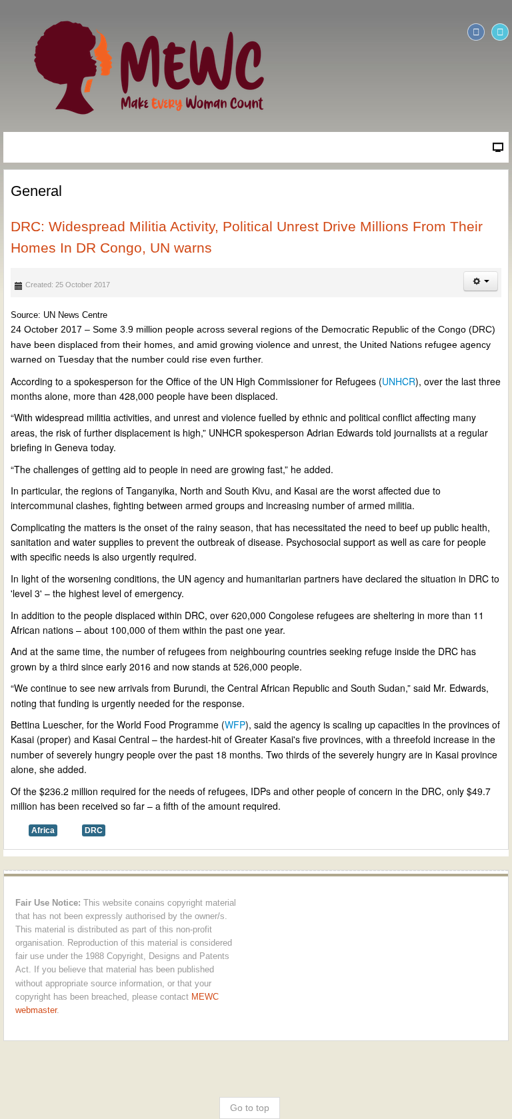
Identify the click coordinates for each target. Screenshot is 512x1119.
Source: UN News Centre (59, 315)
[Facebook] (476, 32)
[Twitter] (500, 32)
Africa (43, 830)
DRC (94, 830)
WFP (235, 724)
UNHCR (398, 381)
